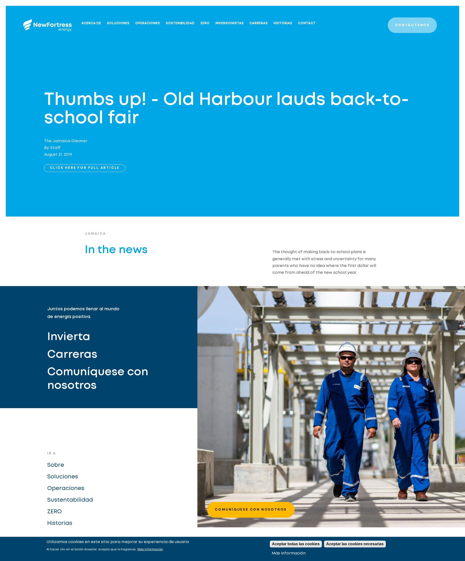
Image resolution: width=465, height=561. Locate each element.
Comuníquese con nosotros (97, 379)
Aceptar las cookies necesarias (355, 544)
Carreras (258, 23)
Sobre (55, 465)
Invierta (68, 337)
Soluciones (118, 23)
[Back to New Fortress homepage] (47, 25)
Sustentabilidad (70, 500)
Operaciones (147, 23)
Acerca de (91, 23)
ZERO (204, 23)
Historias (282, 23)
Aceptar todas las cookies (296, 544)
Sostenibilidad (180, 23)
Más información (150, 549)
